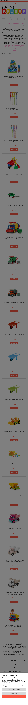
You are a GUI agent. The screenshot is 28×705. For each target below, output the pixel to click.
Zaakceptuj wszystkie (14, 696)
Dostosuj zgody (14, 693)
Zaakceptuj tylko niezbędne (14, 689)
